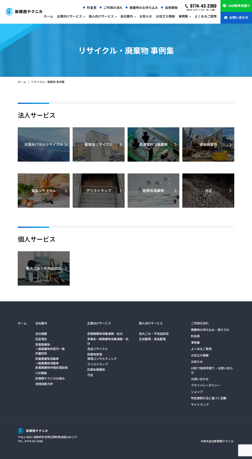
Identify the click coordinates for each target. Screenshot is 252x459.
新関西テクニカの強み (50, 378)
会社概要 (41, 333)
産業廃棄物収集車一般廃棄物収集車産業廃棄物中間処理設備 (51, 363)
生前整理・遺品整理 (152, 339)
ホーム (48, 16)
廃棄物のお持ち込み (144, 7)
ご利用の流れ (113, 7)
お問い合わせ (238, 17)
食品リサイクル (97, 349)
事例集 (183, 16)
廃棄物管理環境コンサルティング (102, 356)
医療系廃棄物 (96, 369)
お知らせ (145, 16)
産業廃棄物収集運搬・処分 (105, 333)
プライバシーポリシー (205, 385)
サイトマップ (200, 404)
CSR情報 (41, 373)
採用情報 (171, 7)
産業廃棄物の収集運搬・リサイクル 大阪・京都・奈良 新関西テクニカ (24, 12)
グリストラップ (97, 364)
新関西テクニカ (32, 431)
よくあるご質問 (206, 16)
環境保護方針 (44, 384)
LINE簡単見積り (239, 6)
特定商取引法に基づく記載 (208, 398)
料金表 (91, 7)
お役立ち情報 (165, 16)
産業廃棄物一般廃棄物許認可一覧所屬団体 (50, 348)
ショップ (197, 392)
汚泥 (90, 375)
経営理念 (41, 339)
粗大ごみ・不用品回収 (154, 333)
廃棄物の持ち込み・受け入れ (210, 330)
